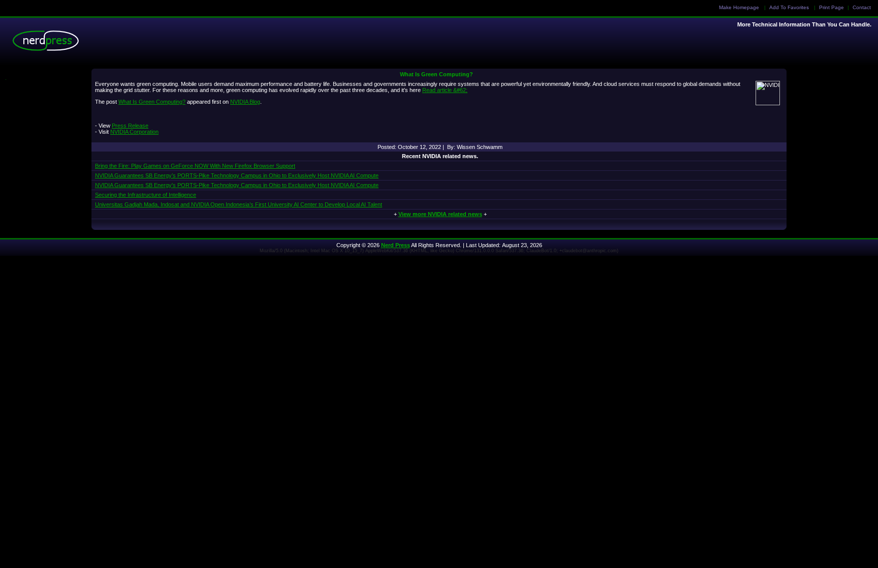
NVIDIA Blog (245, 102)
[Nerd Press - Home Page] (48, 43)
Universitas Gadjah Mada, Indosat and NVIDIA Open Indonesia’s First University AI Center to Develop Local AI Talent (238, 204)
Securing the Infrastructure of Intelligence (145, 195)
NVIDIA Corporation (134, 132)
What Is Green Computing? (436, 74)
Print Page (831, 7)
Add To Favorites (789, 7)
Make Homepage (739, 7)
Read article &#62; (444, 90)
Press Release (130, 126)
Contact (862, 7)
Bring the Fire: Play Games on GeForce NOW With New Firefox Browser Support (195, 166)
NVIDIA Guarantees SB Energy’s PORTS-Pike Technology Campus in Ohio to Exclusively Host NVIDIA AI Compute (237, 175)
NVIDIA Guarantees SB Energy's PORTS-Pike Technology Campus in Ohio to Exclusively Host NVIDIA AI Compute (237, 185)
